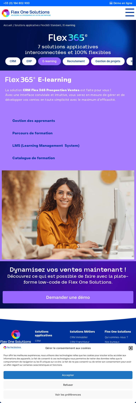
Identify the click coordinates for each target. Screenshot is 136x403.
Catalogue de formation (33, 158)
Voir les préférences (68, 394)
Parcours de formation (32, 133)
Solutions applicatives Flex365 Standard (38, 25)
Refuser (68, 385)
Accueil (8, 25)
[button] (130, 348)
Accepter (68, 375)
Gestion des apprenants (33, 121)
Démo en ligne (123, 3)
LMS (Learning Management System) (45, 145)
